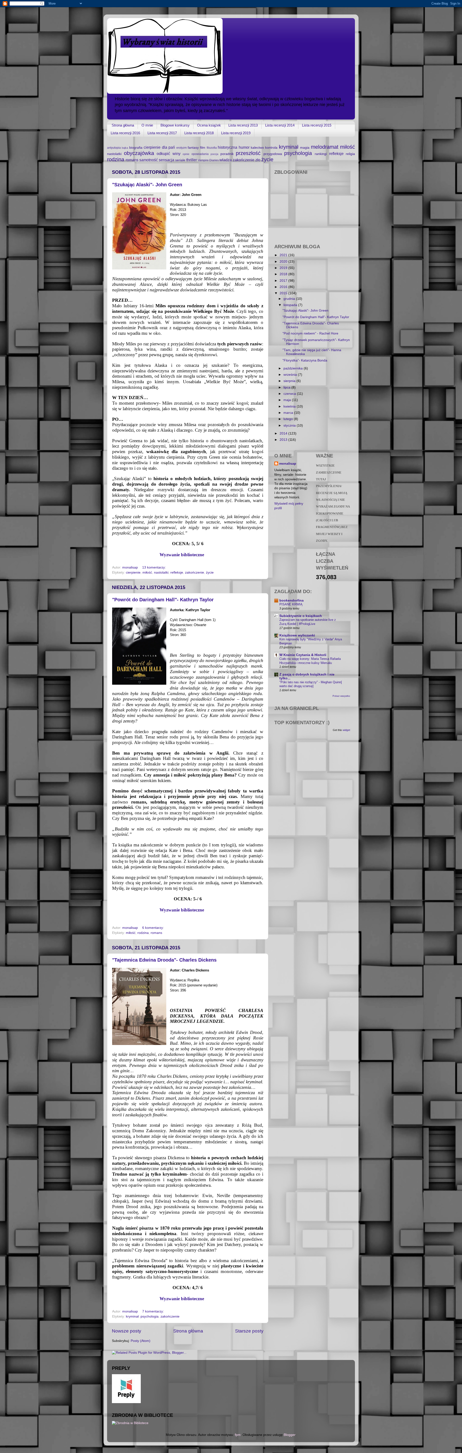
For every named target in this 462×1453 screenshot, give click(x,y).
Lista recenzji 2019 (235, 133)
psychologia (298, 153)
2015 (284, 293)
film (202, 147)
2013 (284, 440)
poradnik (227, 154)
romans (132, 160)
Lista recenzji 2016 (125, 133)
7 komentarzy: (153, 1311)
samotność (148, 160)
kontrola (271, 147)
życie (267, 159)
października (293, 368)
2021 (284, 255)
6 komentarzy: (153, 928)
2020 (284, 261)
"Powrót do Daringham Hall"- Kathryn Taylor (163, 599)
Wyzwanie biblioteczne (188, 554)
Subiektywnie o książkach (300, 616)
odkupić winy (168, 153)
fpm (238, 1435)
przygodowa (272, 154)
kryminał (288, 147)
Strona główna (123, 125)
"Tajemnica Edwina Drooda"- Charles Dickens (164, 960)
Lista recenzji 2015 (316, 125)
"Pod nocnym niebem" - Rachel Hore (310, 333)
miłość (347, 147)
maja (287, 400)
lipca (287, 387)
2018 (284, 274)
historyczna (227, 147)
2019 (284, 268)
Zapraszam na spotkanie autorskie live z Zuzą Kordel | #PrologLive (307, 622)
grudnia (289, 299)
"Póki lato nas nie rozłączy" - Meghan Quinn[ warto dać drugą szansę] (310, 684)
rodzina (115, 159)
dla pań (168, 147)
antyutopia (114, 147)
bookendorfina (291, 600)
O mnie (147, 125)
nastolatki (114, 154)
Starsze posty (249, 1330)
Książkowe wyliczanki (297, 635)
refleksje (336, 153)
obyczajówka (139, 153)
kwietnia (290, 406)
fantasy (193, 147)
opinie (186, 154)
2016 (284, 287)
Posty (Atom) (140, 1341)
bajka (125, 147)
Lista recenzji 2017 (162, 133)
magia (304, 147)
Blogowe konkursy (175, 125)
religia (350, 154)
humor (244, 147)
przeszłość (248, 153)
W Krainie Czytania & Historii (302, 655)
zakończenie (243, 160)
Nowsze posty (126, 1330)
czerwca (290, 393)
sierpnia (289, 381)
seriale (180, 160)
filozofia (212, 147)
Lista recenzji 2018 (199, 133)
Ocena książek (209, 125)
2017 (284, 280)
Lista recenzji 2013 (243, 125)
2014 (284, 433)
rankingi (321, 154)
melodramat (324, 147)
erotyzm (181, 147)
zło (257, 160)
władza (225, 160)
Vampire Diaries (208, 160)
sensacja (166, 160)
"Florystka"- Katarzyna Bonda (304, 360)
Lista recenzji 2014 (280, 125)
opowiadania (200, 154)
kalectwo (257, 147)
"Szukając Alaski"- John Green (147, 184)
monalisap (287, 463)
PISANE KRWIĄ (290, 604)
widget (346, 730)
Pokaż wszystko (341, 696)
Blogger (289, 1435)
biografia (135, 147)
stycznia (290, 425)
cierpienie (152, 147)
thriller (191, 160)
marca (288, 413)
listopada (290, 305)
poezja (214, 154)
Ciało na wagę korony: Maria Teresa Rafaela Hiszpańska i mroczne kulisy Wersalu (310, 661)
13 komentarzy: (154, 567)
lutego (288, 419)
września (290, 374)
